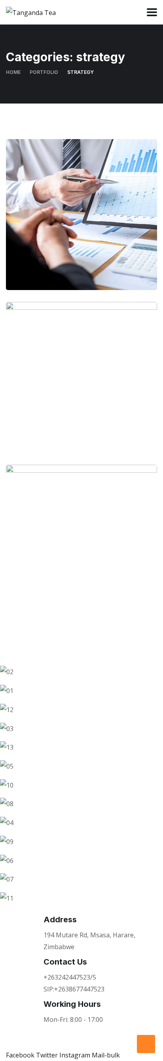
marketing (63, 401)
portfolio (44, 72)
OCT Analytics (82, 385)
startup (63, 239)
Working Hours (72, 1004)
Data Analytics (82, 222)
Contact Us (65, 962)
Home (13, 72)
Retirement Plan (81, 548)
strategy (98, 239)
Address (60, 919)
